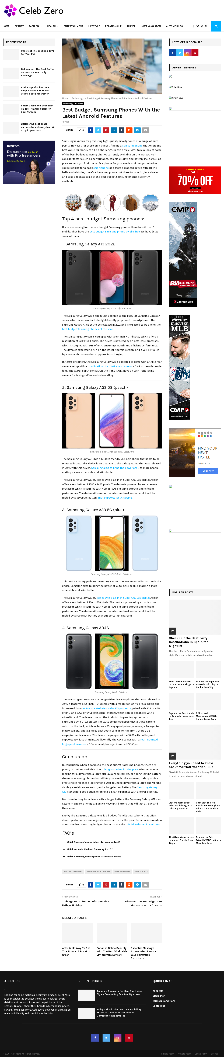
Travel (131, 26)
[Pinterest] (207, 26)
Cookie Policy (201, 1054)
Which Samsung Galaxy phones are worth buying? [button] (94, 856)
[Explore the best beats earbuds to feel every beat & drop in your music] (11, 127)
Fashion (34, 26)
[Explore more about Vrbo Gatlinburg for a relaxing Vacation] (181, 790)
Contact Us (159, 1005)
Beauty (19, 26)
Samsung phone (132, 145)
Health (51, 26)
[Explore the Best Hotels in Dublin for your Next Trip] (181, 701)
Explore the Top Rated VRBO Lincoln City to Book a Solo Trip (207, 684)
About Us (158, 991)
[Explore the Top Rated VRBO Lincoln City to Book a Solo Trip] (208, 669)
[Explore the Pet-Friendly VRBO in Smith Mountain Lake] (208, 825)
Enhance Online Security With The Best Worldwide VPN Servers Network (112, 951)
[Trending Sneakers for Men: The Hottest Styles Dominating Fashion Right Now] (86, 995)
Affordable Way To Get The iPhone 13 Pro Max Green (76, 951)
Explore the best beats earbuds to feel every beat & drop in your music (37, 127)
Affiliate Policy (184, 1054)
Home (6, 26)
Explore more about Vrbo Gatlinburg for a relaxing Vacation (180, 805)
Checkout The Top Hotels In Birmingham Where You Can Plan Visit (208, 807)
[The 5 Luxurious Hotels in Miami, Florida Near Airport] (181, 825)
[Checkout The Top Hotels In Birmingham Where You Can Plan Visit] (208, 790)
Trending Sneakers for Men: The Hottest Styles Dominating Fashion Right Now (120, 993)
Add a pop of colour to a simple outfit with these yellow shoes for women (35, 90)
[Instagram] (203, 26)
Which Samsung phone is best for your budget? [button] (93, 842)
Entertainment (73, 26)
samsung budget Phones (98, 872)
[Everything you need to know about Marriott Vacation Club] (195, 742)
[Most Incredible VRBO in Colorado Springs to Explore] (181, 669)
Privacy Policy (167, 1054)
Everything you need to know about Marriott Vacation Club (191, 765)
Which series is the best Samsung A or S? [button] (90, 849)
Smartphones (141, 872)
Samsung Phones (122, 872)
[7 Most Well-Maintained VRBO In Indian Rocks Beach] (208, 701)
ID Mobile (79, 104)
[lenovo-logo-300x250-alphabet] (170, 76)
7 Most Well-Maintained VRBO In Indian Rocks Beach (207, 716)
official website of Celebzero (143, 824)
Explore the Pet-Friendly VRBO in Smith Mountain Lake (208, 840)
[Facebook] (194, 26)
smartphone (101, 167)
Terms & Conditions (164, 1001)
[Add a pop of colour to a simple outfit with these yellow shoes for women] (11, 91)
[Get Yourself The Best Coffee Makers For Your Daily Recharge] (11, 73)
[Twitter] (198, 26)
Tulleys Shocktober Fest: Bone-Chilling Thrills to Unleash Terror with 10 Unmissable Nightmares (119, 1012)
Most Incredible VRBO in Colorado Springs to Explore (181, 684)
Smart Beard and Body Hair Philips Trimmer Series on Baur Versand (37, 108)
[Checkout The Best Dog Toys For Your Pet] (11, 54)
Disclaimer (159, 995)
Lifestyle (94, 26)
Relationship (113, 26)
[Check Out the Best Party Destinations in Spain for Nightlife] (195, 617)
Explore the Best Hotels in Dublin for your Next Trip (181, 716)
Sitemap (215, 1054)
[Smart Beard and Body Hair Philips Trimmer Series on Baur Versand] (11, 109)
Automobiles (174, 26)
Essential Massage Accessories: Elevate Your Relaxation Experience (143, 953)
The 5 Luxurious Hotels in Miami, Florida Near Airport (181, 840)
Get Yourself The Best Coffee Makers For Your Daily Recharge (37, 72)
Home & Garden (151, 26)
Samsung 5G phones (73, 872)
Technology (68, 104)
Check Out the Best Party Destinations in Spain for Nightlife (188, 642)
